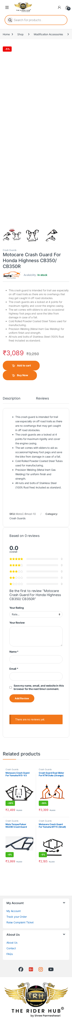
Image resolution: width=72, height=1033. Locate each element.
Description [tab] (11, 398)
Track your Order (16, 916)
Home (6, 34)
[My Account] (59, 7)
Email (13, 668)
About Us (11, 942)
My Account (13, 911)
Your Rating (16, 607)
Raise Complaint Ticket (20, 922)
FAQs (9, 953)
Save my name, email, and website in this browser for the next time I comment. (39, 687)
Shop (20, 34)
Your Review (17, 622)
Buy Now (22, 375)
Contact (11, 948)
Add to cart (24, 365)
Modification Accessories (48, 34)
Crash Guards (9, 250)
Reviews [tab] (42, 398)
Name (13, 651)
